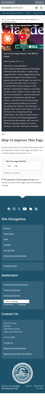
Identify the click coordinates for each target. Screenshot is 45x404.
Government (9, 234)
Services (7, 228)
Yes (9, 166)
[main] (22, 103)
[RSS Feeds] (36, 209)
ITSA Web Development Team (11, 387)
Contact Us (8, 343)
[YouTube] (25, 209)
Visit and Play (9, 250)
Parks (28, 13)
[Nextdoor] (30, 209)
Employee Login (10, 266)
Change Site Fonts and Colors (16, 284)
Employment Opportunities (15, 256)
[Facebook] (9, 209)
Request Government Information (18, 354)
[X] (19, 209)
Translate (22, 304)
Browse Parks (38, 13)
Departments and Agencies (15, 348)
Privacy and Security (12, 290)
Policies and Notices (12, 295)
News (6, 239)
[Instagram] (14, 209)
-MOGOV (12, 7)
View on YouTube (10, 61)
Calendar (7, 245)
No (16, 166)
